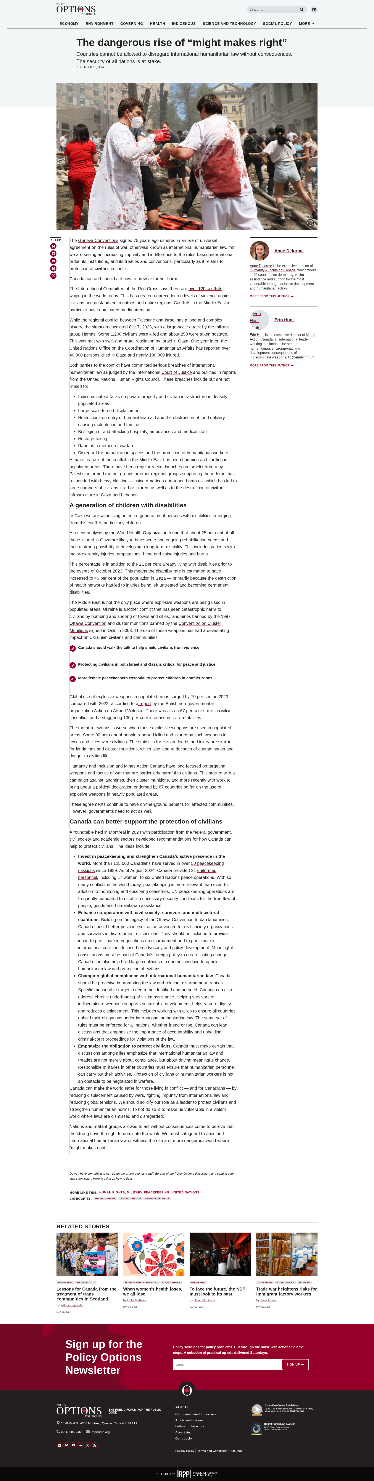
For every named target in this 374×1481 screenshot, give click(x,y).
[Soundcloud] (81, 1445)
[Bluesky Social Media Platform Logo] (67, 1445)
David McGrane (204, 1300)
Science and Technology (229, 24)
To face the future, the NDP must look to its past (217, 1291)
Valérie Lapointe (72, 1305)
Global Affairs (105, 1198)
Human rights (112, 1192)
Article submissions (189, 1420)
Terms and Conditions (212, 1450)
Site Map (237, 1450)
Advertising (183, 1432)
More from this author (270, 296)
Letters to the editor (189, 1426)
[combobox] (271, 9)
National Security (157, 1198)
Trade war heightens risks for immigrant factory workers (286, 1291)
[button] (53, 253)
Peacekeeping (156, 1192)
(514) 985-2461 (72, 1432)
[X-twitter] (88, 1445)
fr (314, 9)
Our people (183, 1438)
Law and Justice (130, 1198)
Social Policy (277, 24)
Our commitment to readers (195, 1414)
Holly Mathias (136, 1300)
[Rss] (95, 1445)
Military (134, 1192)
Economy (69, 24)
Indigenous (184, 24)
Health (157, 24)
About (181, 1407)
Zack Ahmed (268, 1300)
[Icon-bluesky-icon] (53, 246)
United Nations (185, 1192)
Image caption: (313, 222)
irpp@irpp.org (100, 1432)
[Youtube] (74, 1445)
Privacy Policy (184, 1450)
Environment (99, 24)
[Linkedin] (59, 1445)
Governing (131, 24)
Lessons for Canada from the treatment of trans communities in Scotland (86, 1294)
